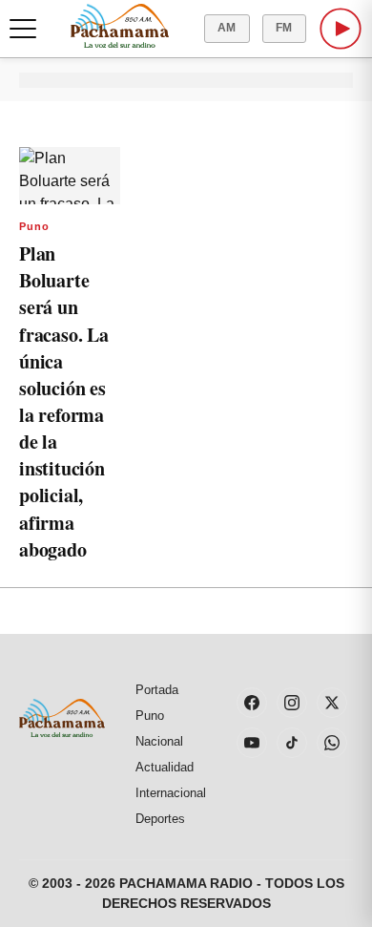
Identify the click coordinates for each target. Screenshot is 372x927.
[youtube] (252, 742)
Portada (156, 690)
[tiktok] (292, 742)
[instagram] (292, 702)
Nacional (159, 741)
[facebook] (252, 702)
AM (227, 27)
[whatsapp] (332, 742)
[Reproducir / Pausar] (340, 29)
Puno (34, 226)
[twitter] (332, 702)
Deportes (160, 818)
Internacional (170, 793)
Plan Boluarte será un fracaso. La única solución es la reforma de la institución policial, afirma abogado (64, 401)
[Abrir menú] (23, 28)
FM (284, 27)
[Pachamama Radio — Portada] (120, 26)
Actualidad (164, 767)
